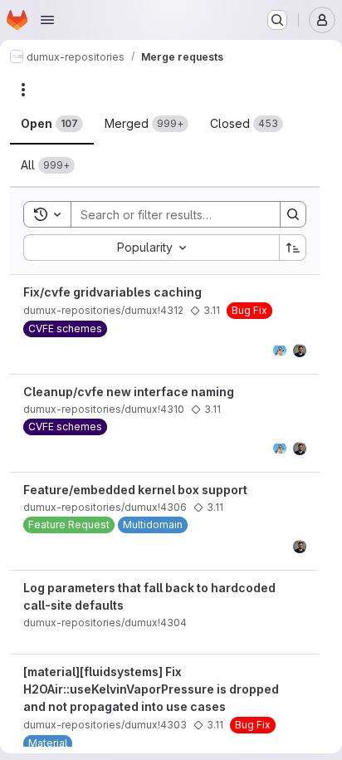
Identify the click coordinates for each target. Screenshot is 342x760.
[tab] (52, 124)
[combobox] (151, 247)
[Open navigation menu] (47, 20)
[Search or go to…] (277, 20)
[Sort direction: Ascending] (293, 247)
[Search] (293, 214)
